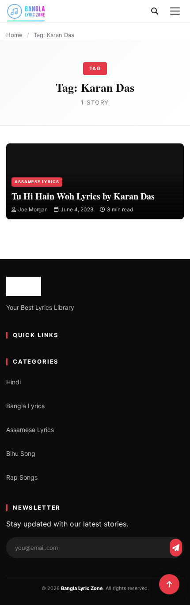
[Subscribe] (176, 547)
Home (14, 34)
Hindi (13, 382)
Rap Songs (22, 477)
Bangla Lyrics (25, 406)
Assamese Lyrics (37, 181)
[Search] (154, 11)
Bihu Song (20, 453)
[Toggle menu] (175, 11)
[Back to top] (169, 584)
